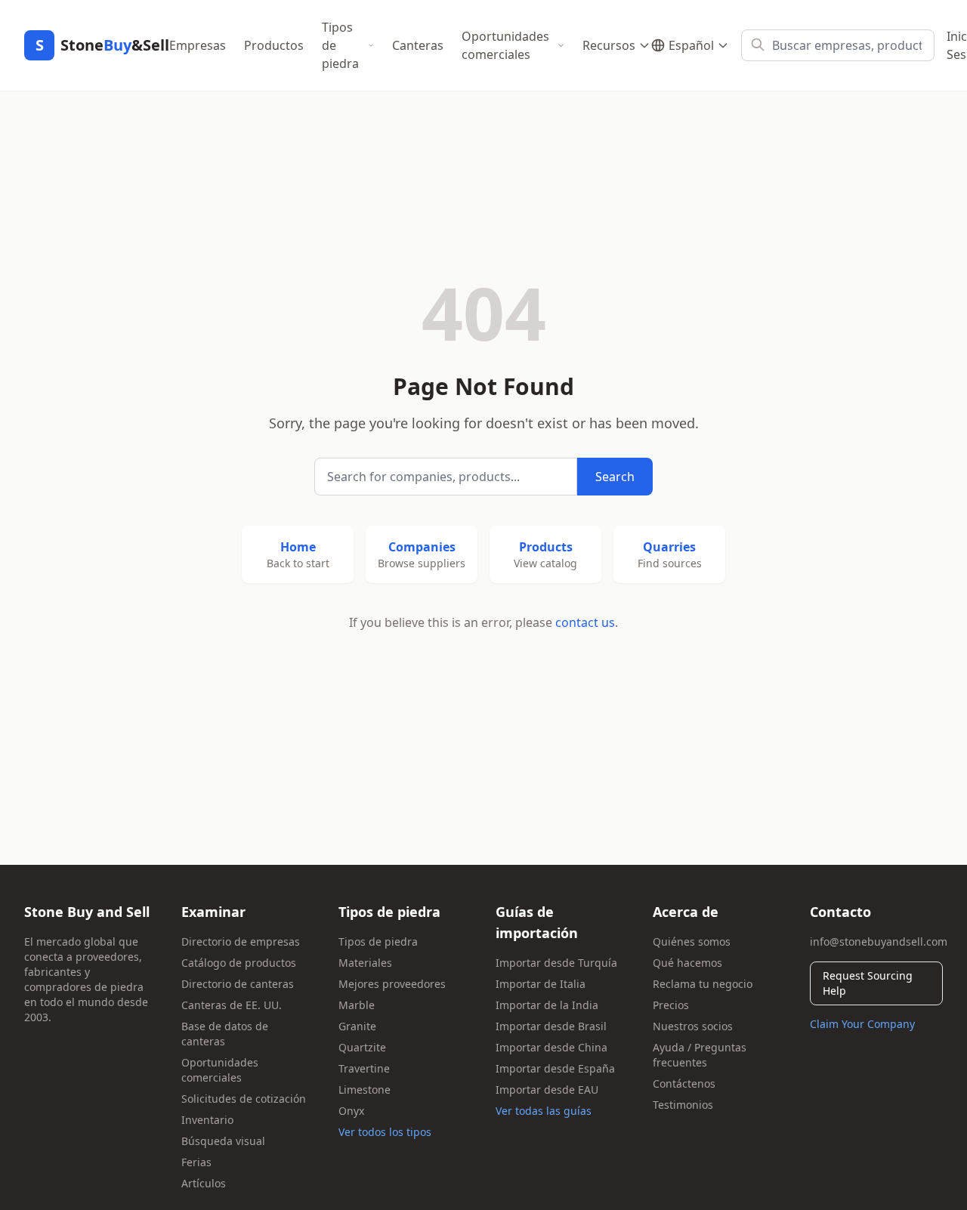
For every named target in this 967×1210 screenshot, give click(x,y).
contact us (585, 622)
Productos (274, 45)
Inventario (207, 1120)
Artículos (203, 1183)
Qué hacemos (687, 962)
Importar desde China (551, 1047)
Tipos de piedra (340, 45)
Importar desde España (555, 1068)
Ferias (196, 1162)
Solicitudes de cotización (243, 1098)
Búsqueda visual (223, 1141)
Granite (357, 1026)
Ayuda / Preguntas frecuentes (699, 1055)
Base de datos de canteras (224, 1033)
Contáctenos (684, 1083)
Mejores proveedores (392, 984)
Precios (671, 1005)
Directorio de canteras (237, 984)
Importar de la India (547, 1005)
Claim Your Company (862, 1024)
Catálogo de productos (238, 962)
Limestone (364, 1089)
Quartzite (362, 1047)
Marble (356, 1005)
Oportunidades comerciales (505, 45)
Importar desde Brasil (551, 1026)
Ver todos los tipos (384, 1132)
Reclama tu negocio (702, 984)
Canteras (417, 45)
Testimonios (683, 1104)
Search (615, 476)
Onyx (351, 1111)
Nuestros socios (693, 1026)
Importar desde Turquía (556, 962)
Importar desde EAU (547, 1089)
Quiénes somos (692, 941)
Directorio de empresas (240, 941)
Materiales (365, 962)
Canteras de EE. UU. (231, 1005)
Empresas (197, 45)
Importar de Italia (540, 984)
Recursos (608, 45)
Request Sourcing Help (868, 983)
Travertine (364, 1068)
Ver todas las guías (544, 1111)
